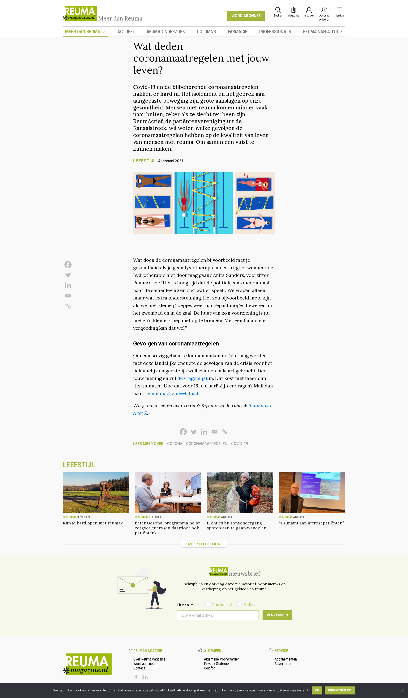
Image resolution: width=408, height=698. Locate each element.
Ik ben (185, 604)
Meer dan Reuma (82, 31)
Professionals (275, 31)
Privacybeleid (339, 690)
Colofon (209, 668)
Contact (139, 668)
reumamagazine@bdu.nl (171, 393)
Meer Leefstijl (202, 544)
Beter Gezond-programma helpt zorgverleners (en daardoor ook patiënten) (167, 528)
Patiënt (249, 604)
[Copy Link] (68, 306)
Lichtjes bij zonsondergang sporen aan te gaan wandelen (236, 525)
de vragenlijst (192, 378)
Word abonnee (144, 663)
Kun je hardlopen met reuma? (93, 523)
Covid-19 (239, 443)
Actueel (126, 31)
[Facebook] (68, 264)
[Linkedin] (68, 285)
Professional (222, 604)
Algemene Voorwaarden (221, 659)
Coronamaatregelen (206, 443)
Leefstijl (144, 160)
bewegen (83, 517)
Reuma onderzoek (166, 31)
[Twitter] (68, 275)
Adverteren (283, 663)
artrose (227, 517)
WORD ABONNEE (246, 15)
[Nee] (402, 690)
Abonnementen (286, 659)
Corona (174, 443)
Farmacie (237, 31)
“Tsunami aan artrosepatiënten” (311, 523)
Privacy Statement (218, 663)
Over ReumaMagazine (149, 659)
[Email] (68, 295)
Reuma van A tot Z (323, 31)
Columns (206, 31)
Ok (317, 690)
